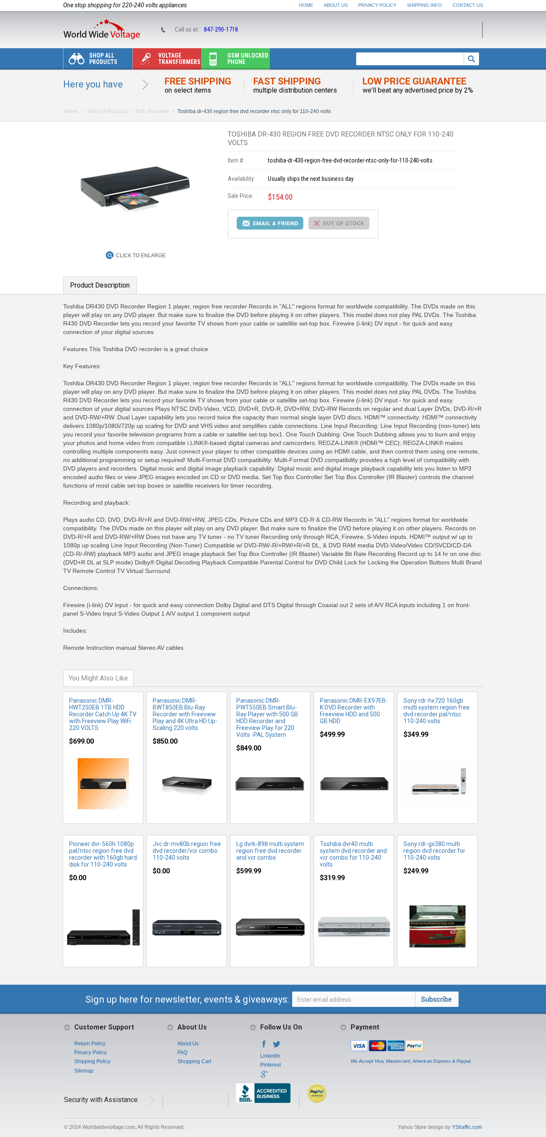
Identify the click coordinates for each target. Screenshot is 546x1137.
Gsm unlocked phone (247, 58)
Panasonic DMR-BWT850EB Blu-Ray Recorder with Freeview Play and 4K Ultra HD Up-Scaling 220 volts (185, 714)
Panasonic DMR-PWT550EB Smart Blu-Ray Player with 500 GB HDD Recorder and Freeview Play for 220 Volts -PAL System (267, 717)
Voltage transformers (179, 58)
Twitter (277, 1046)
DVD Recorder (153, 111)
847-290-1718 (221, 29)
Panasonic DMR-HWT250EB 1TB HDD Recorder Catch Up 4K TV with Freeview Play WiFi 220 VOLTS (102, 714)
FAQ (182, 1053)
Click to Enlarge (141, 256)
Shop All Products (103, 58)
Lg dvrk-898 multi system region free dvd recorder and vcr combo (270, 850)
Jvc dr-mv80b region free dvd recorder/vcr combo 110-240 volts (187, 850)
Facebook (264, 1046)
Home (306, 5)
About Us (336, 5)
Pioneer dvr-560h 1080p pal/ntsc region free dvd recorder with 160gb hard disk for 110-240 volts (103, 854)
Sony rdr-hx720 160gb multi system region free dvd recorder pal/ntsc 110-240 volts (437, 710)
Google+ (264, 1076)
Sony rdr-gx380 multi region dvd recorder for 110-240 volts (434, 850)
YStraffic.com (467, 1127)
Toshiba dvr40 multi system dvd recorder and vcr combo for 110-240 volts (353, 854)
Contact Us (468, 5)
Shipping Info (424, 5)
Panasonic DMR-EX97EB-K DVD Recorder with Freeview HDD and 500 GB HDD (354, 710)
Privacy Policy (377, 5)
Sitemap (83, 1071)
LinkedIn (270, 1056)
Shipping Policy (92, 1061)
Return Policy (89, 1044)
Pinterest (270, 1065)
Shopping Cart (194, 1061)
